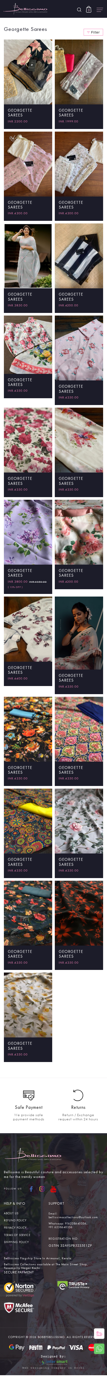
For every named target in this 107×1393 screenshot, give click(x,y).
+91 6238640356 (61, 1227)
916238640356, (76, 1223)
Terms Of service (17, 1235)
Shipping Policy (16, 1242)
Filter (95, 32)
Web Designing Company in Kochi (53, 1368)
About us (11, 1213)
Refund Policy (15, 1220)
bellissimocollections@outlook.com (73, 1217)
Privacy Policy (15, 1228)
